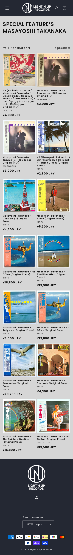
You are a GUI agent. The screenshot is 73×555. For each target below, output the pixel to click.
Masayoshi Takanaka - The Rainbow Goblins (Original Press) (17, 439)
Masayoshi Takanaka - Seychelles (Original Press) (17, 383)
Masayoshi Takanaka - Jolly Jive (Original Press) (18, 329)
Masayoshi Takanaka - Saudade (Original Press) (52, 382)
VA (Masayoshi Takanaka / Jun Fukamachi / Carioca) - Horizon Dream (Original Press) (53, 161)
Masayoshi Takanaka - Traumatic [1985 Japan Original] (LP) (51, 93)
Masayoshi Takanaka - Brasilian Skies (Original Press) (51, 274)
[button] (7, 8)
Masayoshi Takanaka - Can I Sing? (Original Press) (17, 218)
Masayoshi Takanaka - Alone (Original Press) (51, 217)
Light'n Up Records (41, 549)
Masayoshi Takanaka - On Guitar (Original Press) (53, 438)
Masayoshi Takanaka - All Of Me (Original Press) (19, 273)
